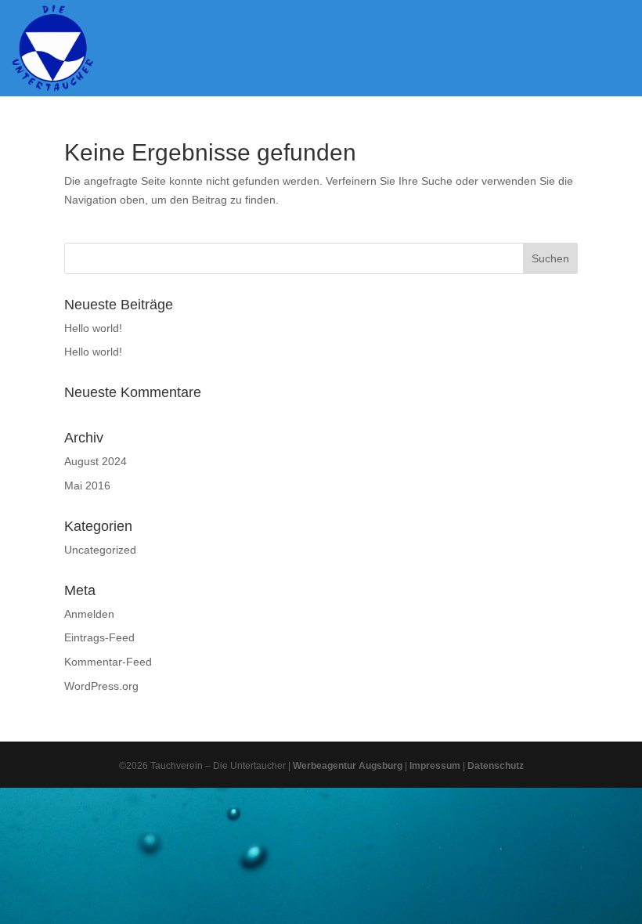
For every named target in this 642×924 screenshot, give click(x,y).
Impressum (434, 765)
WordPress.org (101, 686)
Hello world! (93, 328)
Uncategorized (100, 549)
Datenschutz (495, 765)
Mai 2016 (87, 485)
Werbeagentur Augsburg (347, 765)
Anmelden (89, 614)
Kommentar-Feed (108, 661)
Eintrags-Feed (99, 637)
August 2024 (95, 461)
